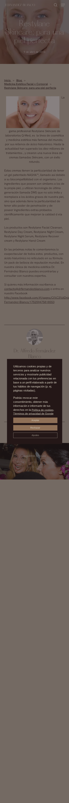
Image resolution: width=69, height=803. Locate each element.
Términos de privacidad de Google (33, 413)
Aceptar (35, 420)
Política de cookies (42, 409)
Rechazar (35, 428)
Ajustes (35, 435)
